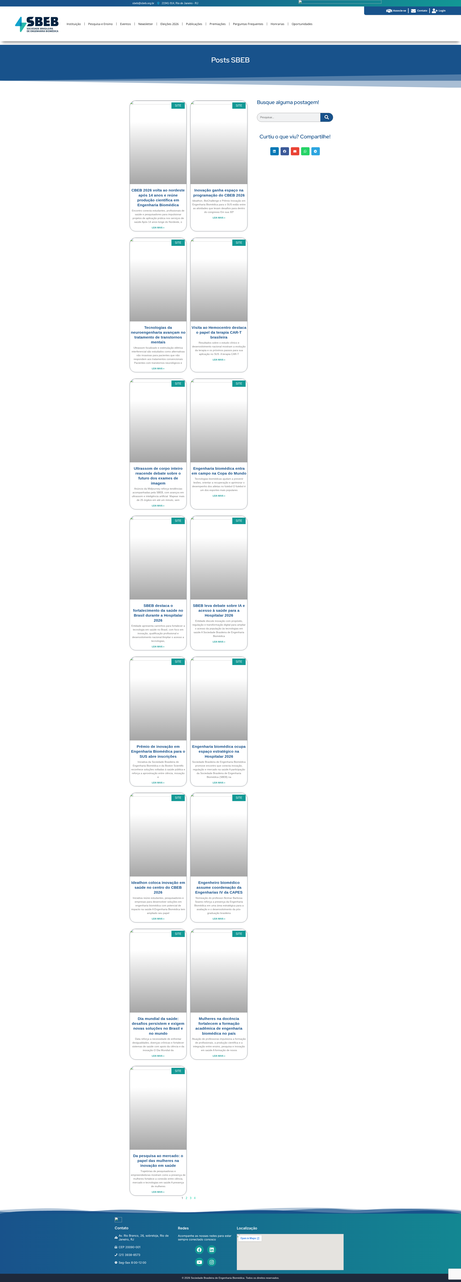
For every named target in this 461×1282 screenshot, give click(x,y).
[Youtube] (199, 1262)
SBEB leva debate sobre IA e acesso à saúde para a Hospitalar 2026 (219, 610)
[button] (274, 151)
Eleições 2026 (169, 24)
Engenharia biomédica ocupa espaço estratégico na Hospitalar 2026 (219, 751)
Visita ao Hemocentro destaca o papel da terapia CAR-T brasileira (219, 332)
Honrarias (277, 24)
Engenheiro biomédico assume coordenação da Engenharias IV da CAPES (219, 887)
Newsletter (145, 24)
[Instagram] (211, 1262)
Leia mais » (158, 227)
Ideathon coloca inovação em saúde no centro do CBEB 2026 (158, 887)
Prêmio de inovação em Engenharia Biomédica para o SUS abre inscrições (158, 751)
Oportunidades (302, 24)
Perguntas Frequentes (248, 24)
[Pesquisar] (326, 117)
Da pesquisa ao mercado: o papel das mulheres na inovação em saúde (158, 1161)
